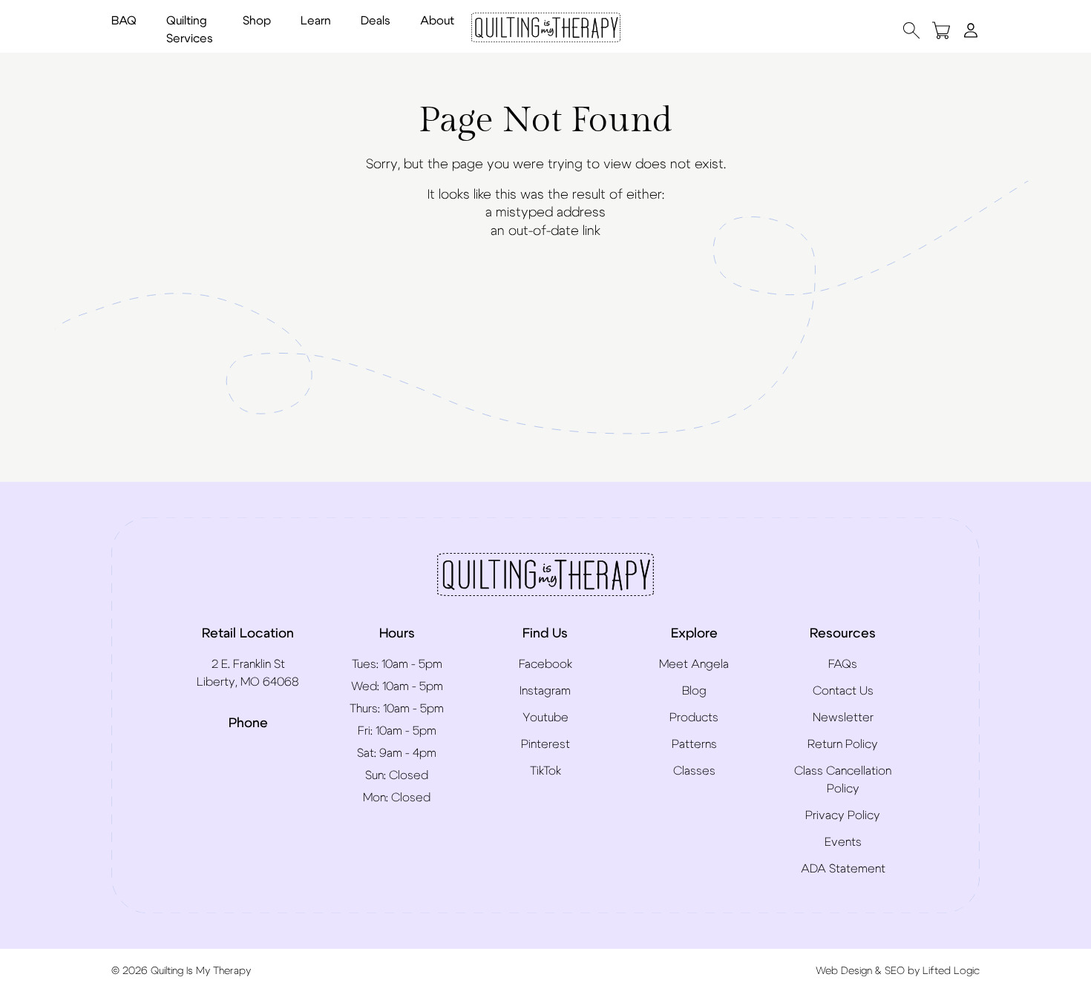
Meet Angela (694, 664)
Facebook (545, 664)
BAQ (124, 21)
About (437, 21)
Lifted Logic (951, 971)
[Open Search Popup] (911, 30)
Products (693, 717)
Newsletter (843, 717)
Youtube (545, 717)
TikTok (545, 771)
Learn (316, 21)
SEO (895, 971)
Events (843, 842)
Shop (257, 21)
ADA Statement (843, 869)
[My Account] (971, 30)
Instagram (545, 691)
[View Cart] (941, 30)
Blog (694, 691)
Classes (694, 771)
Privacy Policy (842, 815)
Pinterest (545, 744)
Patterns (694, 744)
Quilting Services (189, 29)
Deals (375, 21)
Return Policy (842, 744)
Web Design (844, 971)
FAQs (842, 664)
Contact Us (843, 691)
